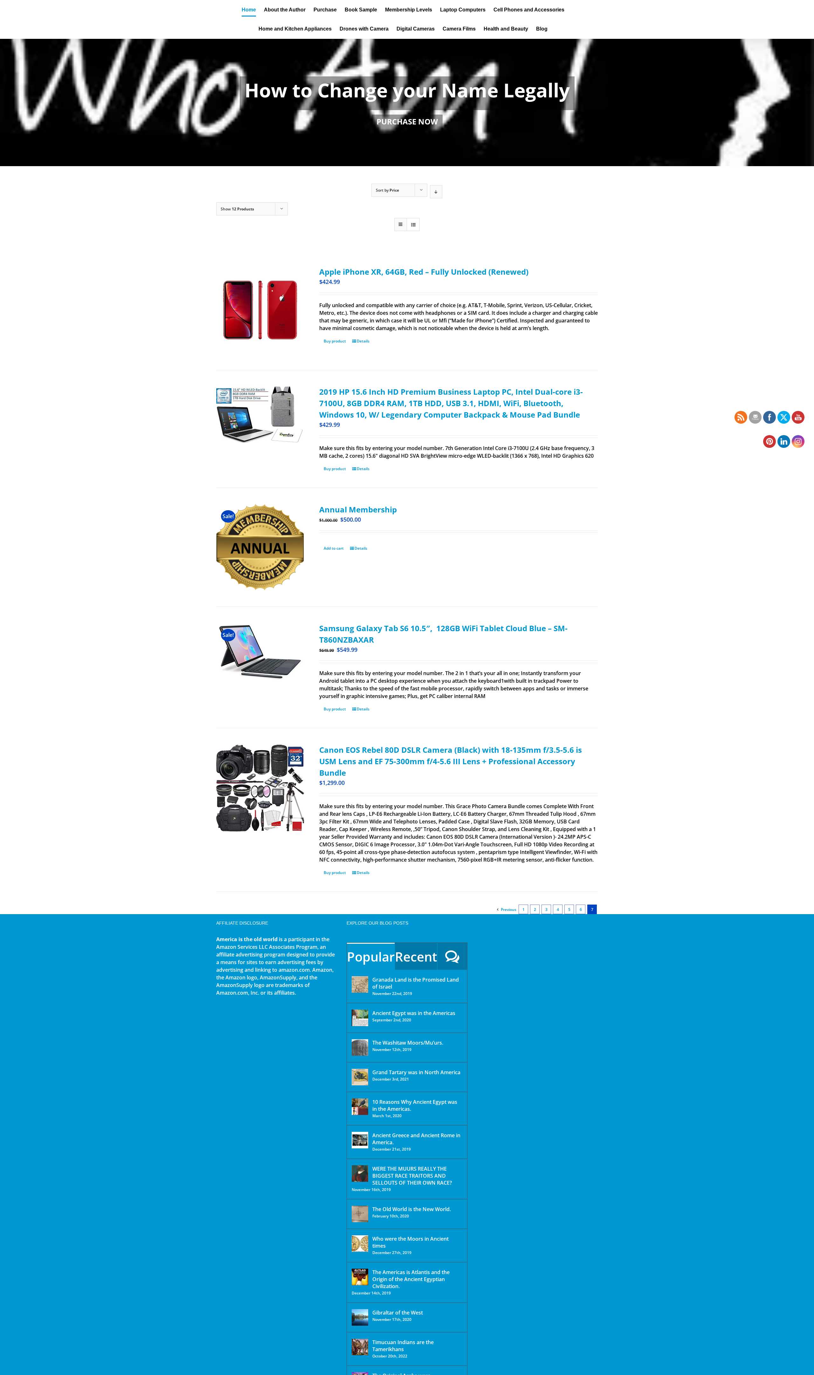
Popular (371, 956)
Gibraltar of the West (397, 1312)
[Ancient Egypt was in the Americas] (360, 1018)
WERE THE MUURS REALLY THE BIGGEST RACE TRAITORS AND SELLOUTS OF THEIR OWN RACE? (412, 1175)
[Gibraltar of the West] (360, 1317)
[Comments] (452, 956)
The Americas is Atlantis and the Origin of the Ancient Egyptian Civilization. (411, 1279)
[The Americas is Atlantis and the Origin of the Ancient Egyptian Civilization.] (360, 1277)
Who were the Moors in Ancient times (410, 1242)
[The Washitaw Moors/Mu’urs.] (360, 1047)
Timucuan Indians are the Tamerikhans (403, 1346)
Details (363, 341)
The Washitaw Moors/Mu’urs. (407, 1042)
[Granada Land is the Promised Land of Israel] (360, 984)
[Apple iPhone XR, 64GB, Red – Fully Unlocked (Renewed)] (260, 310)
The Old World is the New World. (411, 1209)
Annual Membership (358, 509)
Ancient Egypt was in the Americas (413, 1013)
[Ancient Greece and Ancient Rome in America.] (360, 1140)
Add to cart (334, 548)
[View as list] (413, 224)
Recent (416, 956)
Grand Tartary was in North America (416, 1072)
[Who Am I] (407, 102)
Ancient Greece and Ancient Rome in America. (416, 1139)
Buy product (335, 341)
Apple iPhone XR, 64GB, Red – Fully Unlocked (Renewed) (423, 271)
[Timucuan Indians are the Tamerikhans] (360, 1347)
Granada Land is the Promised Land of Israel (415, 983)
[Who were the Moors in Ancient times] (360, 1243)
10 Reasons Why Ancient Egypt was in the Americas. (414, 1105)
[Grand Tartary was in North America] (360, 1077)
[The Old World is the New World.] (360, 1214)
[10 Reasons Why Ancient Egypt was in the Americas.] (360, 1106)
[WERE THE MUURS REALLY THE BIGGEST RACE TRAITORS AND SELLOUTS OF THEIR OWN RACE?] (360, 1173)
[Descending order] (436, 191)
